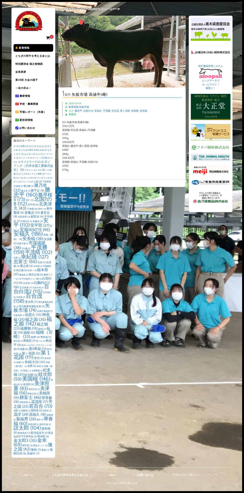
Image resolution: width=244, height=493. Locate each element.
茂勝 (17, 411)
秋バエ (40, 341)
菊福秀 (26, 419)
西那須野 (33, 424)
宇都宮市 (26, 221)
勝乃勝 (29, 186)
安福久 (98, 111)
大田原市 (24, 217)
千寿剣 (32, 209)
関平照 (27, 445)
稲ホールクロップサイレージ (36, 345)
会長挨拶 (20, 72)
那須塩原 (24, 433)
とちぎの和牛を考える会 (34, 150)
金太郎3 (25, 440)
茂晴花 (36, 410)
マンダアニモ (44, 178)
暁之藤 (21, 270)
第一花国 (31, 353)
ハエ (40, 170)
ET (16, 146)
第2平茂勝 (21, 349)
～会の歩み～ (23, 88)
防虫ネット (40, 445)
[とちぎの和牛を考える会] (28, 28)
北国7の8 (88, 111)
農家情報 (24, 96)
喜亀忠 (32, 212)
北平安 (32, 204)
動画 (19, 186)
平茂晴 (38, 252)
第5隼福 (37, 349)
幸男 (17, 258)
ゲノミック (25, 158)
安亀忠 (38, 221)
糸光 (39, 358)
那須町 (43, 436)
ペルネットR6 (27, 178)
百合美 (20, 297)
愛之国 (26, 266)
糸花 (40, 366)
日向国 (37, 266)
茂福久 (37, 415)
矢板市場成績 (44, 311)
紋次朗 (31, 375)
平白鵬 (25, 248)
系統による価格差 (33, 371)
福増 (42, 329)
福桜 (29, 332)
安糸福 (32, 238)
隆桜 (36, 449)
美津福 (143, 111)
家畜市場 (22, 243)
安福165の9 (35, 229)
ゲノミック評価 (41, 158)
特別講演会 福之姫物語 (29, 64)
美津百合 (34, 389)
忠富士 (25, 261)
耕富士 (30, 397)
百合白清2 (31, 289)
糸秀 (31, 366)
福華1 (35, 337)
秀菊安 (29, 340)
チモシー (30, 170)
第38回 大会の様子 (26, 80)
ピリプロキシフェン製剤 (32, 174)
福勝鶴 (29, 329)
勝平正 (37, 190)
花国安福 (24, 402)
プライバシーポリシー (186, 475)
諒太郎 (27, 428)
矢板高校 (19, 315)
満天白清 (36, 274)
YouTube (42, 146)
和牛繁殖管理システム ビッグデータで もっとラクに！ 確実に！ (210, 77)
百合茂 (115, 111)
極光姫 (23, 275)
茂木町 (47, 411)
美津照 (28, 384)
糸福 (20, 362)
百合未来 (25, 287)
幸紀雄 (35, 257)
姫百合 (37, 216)
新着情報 (24, 48)
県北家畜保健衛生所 (32, 306)
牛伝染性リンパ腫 (31, 279)
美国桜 (135, 111)
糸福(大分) (35, 362)
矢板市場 (84, 107)
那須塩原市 (39, 432)
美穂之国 (33, 394)
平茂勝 (106, 111)
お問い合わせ (26, 128)
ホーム (29, 475)
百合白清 (37, 288)
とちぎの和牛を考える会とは (32, 56)
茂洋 (21, 414)
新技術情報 (26, 120)
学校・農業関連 (28, 104)
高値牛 (33, 453)
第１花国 (125, 111)
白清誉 (28, 283)
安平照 (39, 225)
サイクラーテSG (32, 162)
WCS (32, 146)
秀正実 (18, 341)
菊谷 (39, 420)
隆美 (45, 450)
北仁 (30, 200)
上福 (38, 181)
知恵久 (33, 315)
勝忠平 (78, 111)
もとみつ (29, 154)
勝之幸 (25, 191)
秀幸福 (45, 337)
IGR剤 (23, 146)
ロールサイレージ (23, 182)
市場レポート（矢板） (32, 112)
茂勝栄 (25, 411)
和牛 (42, 209)
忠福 (42, 262)
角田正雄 (45, 424)
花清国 (39, 402)
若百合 (40, 406)
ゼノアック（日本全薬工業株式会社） (33, 166)
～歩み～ (112, 475)
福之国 (35, 319)
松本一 (32, 270)
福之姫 (33, 321)
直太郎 (31, 302)
